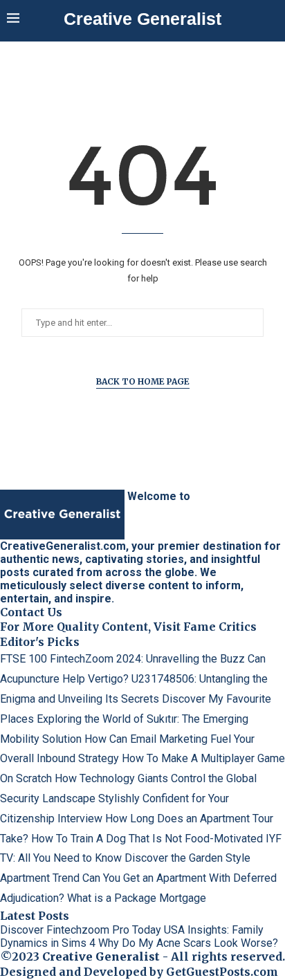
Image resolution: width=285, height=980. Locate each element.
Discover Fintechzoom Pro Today (80, 929)
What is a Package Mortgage (136, 898)
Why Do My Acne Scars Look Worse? (188, 943)
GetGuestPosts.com (222, 972)
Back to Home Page (143, 381)
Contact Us (31, 612)
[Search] (271, 19)
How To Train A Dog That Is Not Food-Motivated (147, 838)
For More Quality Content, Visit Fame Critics (128, 627)
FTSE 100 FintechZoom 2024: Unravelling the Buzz (122, 658)
